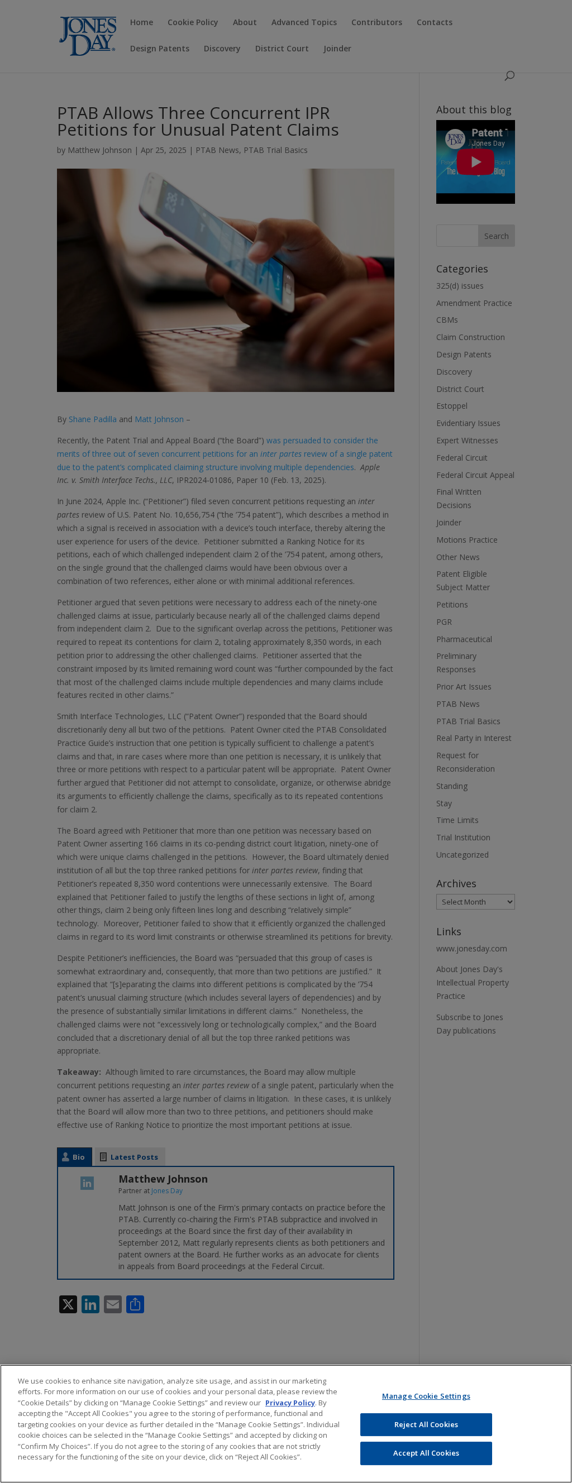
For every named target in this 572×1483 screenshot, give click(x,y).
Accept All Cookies (426, 1453)
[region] (286, 1424)
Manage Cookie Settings (426, 1396)
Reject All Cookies (426, 1424)
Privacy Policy (290, 1403)
